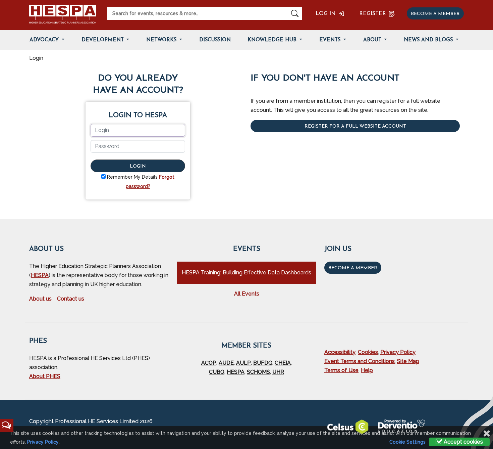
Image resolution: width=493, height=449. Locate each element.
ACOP (208, 363)
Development (103, 40)
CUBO (216, 372)
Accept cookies (462, 442)
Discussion (215, 40)
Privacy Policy (398, 352)
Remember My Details (132, 177)
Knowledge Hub (273, 40)
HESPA (40, 275)
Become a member (435, 13)
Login (138, 166)
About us (40, 299)
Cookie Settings (407, 442)
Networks (162, 40)
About (373, 40)
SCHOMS (258, 372)
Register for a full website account (355, 126)
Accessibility (339, 352)
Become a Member (352, 268)
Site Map (408, 361)
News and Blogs (429, 40)
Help (367, 370)
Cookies (368, 352)
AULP (243, 363)
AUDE (226, 363)
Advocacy (45, 40)
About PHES (44, 376)
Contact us (70, 299)
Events (330, 40)
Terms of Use (341, 370)
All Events (246, 293)
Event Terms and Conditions (359, 361)
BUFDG (262, 363)
